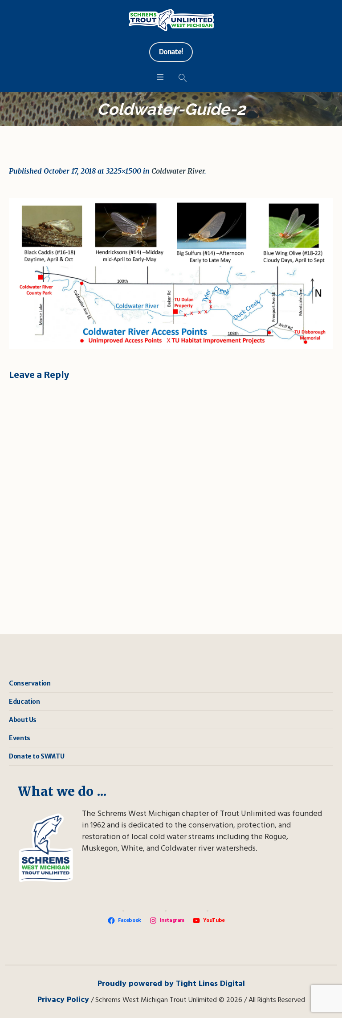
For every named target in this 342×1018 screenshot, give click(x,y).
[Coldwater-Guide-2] (171, 273)
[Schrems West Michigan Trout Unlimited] (171, 20)
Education (24, 702)
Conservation (29, 683)
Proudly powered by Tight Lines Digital (171, 983)
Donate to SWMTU (36, 756)
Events (19, 738)
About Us (23, 720)
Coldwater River (177, 170)
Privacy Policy (63, 1000)
